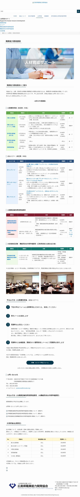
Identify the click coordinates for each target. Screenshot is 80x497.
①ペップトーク (11, 170)
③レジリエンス (11, 196)
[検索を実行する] (78, 11)
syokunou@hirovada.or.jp (23, 388)
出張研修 (2, 30)
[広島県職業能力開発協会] (40, 6)
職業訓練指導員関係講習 (7, 26)
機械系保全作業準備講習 (7, 28)
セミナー (2, 24)
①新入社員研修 (11, 118)
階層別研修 (3, 22)
